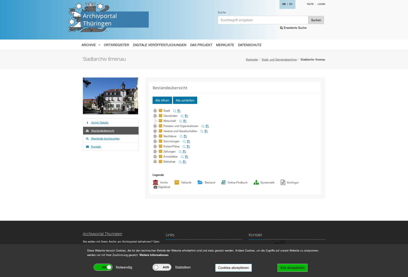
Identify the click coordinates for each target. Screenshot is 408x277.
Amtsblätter (170, 156)
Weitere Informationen (154, 255)
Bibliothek (169, 162)
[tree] (235, 136)
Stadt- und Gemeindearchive (279, 59)
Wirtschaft (169, 121)
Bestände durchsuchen (105, 138)
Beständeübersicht (102, 131)
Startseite (252, 59)
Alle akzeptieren (292, 267)
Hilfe (310, 4)
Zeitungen (169, 151)
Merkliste (225, 44)
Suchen (316, 20)
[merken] (178, 111)
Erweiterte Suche (295, 27)
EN (290, 4)
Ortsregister (116, 44)
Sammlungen (171, 141)
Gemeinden (170, 116)
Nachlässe (169, 136)
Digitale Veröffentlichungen (159, 44)
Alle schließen (185, 100)
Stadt (166, 111)
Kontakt (96, 146)
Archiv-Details (100, 122)
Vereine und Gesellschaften (180, 131)
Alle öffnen (162, 100)
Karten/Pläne (171, 146)
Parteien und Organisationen (180, 126)
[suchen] (174, 111)
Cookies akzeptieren (233, 267)
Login (321, 4)
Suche (222, 12)
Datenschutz (249, 44)
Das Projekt (201, 44)
